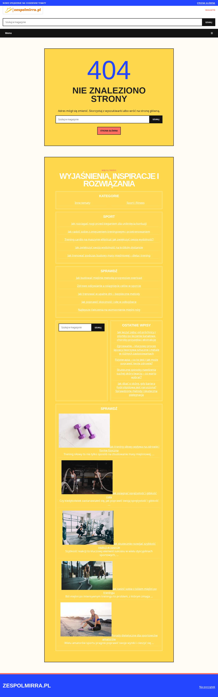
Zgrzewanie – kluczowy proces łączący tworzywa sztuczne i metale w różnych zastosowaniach (136, 349)
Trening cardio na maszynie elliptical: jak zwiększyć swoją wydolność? (109, 239)
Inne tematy (82, 203)
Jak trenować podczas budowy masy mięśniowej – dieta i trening (109, 255)
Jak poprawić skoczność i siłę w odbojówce (109, 302)
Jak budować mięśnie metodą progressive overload (109, 278)
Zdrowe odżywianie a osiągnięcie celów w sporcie (109, 286)
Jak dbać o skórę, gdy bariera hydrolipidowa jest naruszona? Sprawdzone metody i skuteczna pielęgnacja (136, 389)
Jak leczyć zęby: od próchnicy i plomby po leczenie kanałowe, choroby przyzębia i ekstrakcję (136, 336)
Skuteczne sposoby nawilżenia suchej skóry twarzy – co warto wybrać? (136, 373)
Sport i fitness (136, 203)
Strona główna (206, 3)
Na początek (207, 687)
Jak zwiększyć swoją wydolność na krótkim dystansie (109, 247)
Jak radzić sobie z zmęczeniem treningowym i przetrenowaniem (109, 231)
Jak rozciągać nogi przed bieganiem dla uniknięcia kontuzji (109, 223)
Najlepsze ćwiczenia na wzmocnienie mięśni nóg (109, 310)
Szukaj (208, 22)
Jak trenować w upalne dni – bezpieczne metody (109, 294)
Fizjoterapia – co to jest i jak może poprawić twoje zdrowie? (136, 361)
